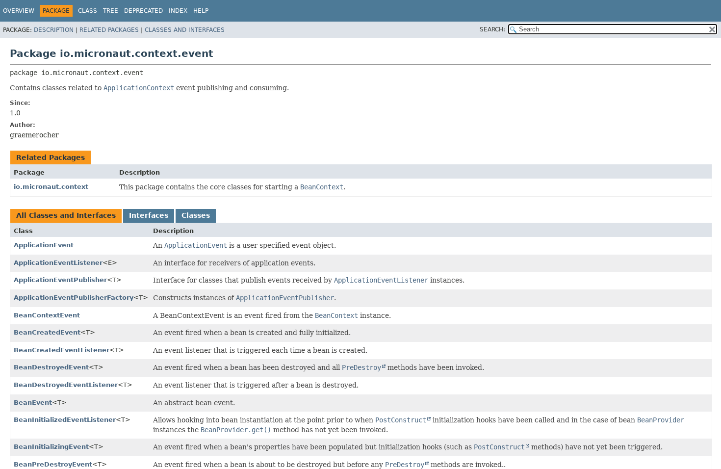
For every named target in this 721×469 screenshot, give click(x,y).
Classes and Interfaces (185, 29)
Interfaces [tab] (148, 215)
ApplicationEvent (44, 245)
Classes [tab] (195, 215)
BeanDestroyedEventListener (66, 385)
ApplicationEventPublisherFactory (73, 297)
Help (200, 10)
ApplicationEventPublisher (60, 280)
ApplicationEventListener (58, 262)
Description (54, 29)
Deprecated (143, 10)
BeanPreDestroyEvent (53, 464)
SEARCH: (492, 29)
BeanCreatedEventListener (61, 350)
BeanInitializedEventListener (65, 419)
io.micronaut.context (51, 186)
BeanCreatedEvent (47, 332)
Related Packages (109, 29)
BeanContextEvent (47, 315)
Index (178, 10)
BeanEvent (33, 402)
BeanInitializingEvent (51, 446)
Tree (110, 10)
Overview (18, 10)
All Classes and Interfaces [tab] (66, 215)
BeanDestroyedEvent (51, 367)
